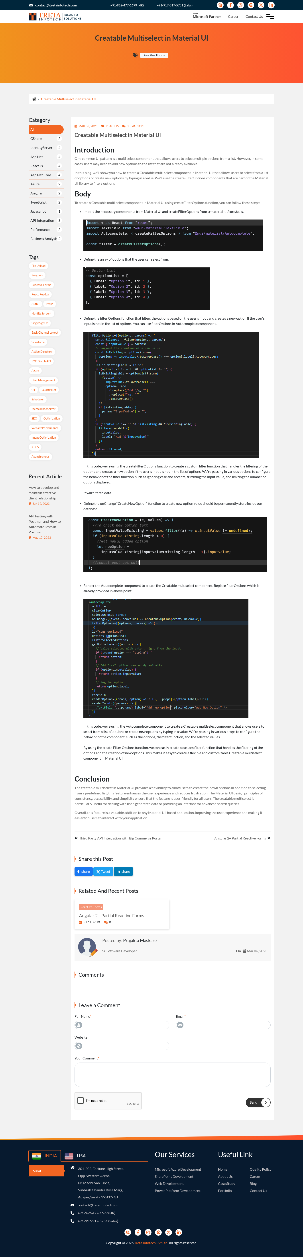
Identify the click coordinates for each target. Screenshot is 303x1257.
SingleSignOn (39, 323)
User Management (43, 380)
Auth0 (35, 304)
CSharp (36, 138)
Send (253, 1102)
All (32, 129)
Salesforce (38, 342)
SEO (34, 418)
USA (81, 1155)
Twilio (49, 304)
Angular (36, 193)
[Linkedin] (271, 5)
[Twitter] (261, 5)
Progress (37, 275)
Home (222, 1169)
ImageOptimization (43, 437)
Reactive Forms (41, 285)
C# (33, 390)
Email (180, 1016)
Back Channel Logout (44, 332)
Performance (40, 229)
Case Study (226, 1183)
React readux (40, 294)
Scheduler (37, 399)
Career (233, 16)
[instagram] (240, 5)
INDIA (50, 1155)
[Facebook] (230, 5)
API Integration (42, 220)
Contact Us (254, 16)
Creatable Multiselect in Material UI (68, 99)
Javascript (38, 211)
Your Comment (86, 1058)
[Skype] (220, 5)
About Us (225, 1176)
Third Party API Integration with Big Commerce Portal (120, 838)
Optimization (51, 418)
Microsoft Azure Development (178, 1169)
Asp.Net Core (40, 175)
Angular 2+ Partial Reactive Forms (240, 838)
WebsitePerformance (45, 428)
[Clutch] (251, 5)
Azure (34, 184)
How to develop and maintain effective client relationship (44, 492)
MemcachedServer (43, 409)
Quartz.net (49, 390)
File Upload (38, 265)
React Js (36, 166)
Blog (253, 1183)
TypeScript (38, 202)
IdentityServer (41, 147)
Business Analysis (43, 238)
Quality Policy (260, 1169)
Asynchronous (40, 456)
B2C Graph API (41, 361)
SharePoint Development (174, 1176)
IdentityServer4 (41, 313)
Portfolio (225, 1190)
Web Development (169, 1183)
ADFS (35, 447)
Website (81, 1037)
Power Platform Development (178, 1190)
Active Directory (42, 351)
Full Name (82, 1016)
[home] (34, 99)
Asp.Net (36, 156)
